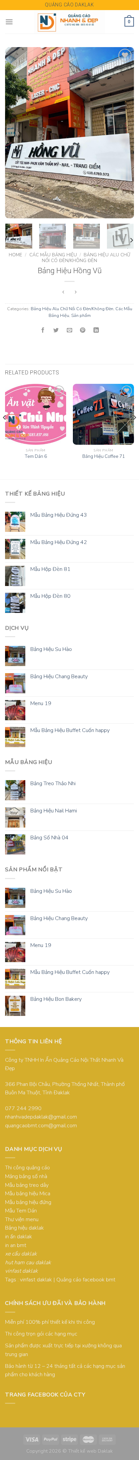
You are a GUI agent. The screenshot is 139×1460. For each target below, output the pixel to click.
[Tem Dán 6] (35, 414)
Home (15, 255)
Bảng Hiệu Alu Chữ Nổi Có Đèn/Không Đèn (86, 257)
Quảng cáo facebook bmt (85, 1279)
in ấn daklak (18, 1236)
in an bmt (15, 1245)
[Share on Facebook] (43, 330)
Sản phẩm (81, 316)
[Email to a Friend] (69, 330)
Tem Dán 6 (36, 456)
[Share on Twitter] (56, 330)
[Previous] (16, 133)
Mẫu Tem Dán (21, 1210)
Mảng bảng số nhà (26, 1176)
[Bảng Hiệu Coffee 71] (103, 414)
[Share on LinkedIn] (96, 330)
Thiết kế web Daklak (90, 1451)
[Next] (123, 133)
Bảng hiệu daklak (24, 1228)
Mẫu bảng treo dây (27, 1185)
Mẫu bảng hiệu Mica (27, 1193)
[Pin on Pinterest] (83, 330)
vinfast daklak (36, 1279)
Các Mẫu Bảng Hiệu (53, 255)
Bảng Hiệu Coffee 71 (103, 456)
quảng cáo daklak (69, 4)
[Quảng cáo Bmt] (69, 22)
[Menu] (9, 21)
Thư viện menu (21, 1219)
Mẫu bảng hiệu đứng (28, 1202)
